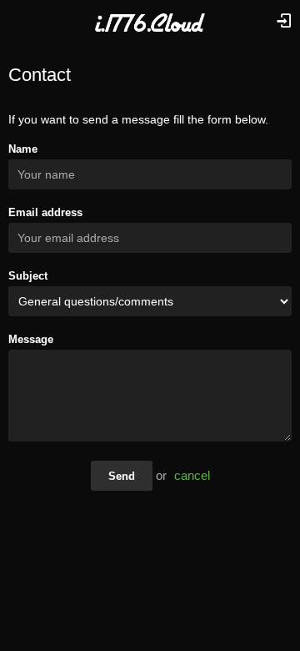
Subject (28, 276)
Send (121, 476)
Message (30, 339)
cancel (192, 475)
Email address (45, 212)
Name (23, 149)
